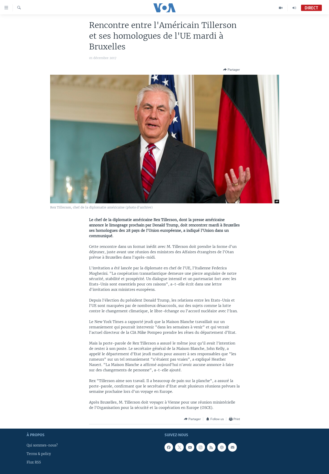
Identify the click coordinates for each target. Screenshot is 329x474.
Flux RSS (34, 463)
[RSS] (211, 447)
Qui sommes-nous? (42, 446)
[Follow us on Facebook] (168, 447)
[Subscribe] (232, 447)
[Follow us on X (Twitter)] (179, 447)
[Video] (281, 7)
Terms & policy (39, 454)
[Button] (231, 69)
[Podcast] (222, 447)
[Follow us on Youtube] (190, 447)
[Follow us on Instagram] (200, 447)
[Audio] (294, 7)
